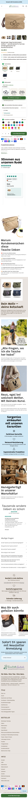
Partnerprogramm (5, 707)
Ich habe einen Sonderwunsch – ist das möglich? (13, 567)
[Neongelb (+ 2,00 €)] (9, 128)
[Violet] (17, 125)
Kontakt (3, 760)
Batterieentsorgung (5, 776)
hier (18, 592)
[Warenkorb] (26, 6)
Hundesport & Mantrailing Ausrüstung (9, 734)
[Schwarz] (3, 122)
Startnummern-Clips (5, 750)
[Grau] (9, 122)
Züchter (3, 773)
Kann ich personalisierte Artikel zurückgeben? (12, 564)
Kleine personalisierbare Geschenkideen (10, 732)
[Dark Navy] (17, 122)
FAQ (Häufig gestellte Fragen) (8, 711)
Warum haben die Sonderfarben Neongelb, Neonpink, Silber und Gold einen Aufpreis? (12, 556)
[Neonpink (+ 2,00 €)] (12, 128)
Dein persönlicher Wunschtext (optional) (10, 107)
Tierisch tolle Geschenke (11, 792)
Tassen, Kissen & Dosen (6, 737)
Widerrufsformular (5, 780)
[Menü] (1, 6)
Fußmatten (3, 727)
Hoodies (3, 741)
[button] (3, 524)
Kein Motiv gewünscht (8, 100)
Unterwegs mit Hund (5, 739)
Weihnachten (4, 725)
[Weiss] (6, 122)
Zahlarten (3, 771)
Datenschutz (4, 764)
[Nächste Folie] (25, 625)
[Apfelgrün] (3, 125)
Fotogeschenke (4, 743)
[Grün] (22, 122)
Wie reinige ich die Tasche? (8, 552)
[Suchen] (23, 6)
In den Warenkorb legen (19, 133)
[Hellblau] (11, 125)
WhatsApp (21, 582)
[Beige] (11, 122)
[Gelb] (6, 128)
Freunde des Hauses (6, 709)
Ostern (2, 723)
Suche (2, 695)
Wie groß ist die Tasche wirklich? (9, 546)
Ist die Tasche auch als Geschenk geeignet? (12, 542)
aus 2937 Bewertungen (14, 513)
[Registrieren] (24, 657)
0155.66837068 (7, 582)
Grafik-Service (4, 704)
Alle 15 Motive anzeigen (13, 97)
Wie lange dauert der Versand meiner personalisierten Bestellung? (10, 560)
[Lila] (9, 125)
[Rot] (22, 125)
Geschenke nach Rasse (6, 698)
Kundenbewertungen (6, 702)
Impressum (3, 778)
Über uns (3, 693)
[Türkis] (14, 125)
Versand (3, 769)
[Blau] (20, 122)
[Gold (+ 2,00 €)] (19, 128)
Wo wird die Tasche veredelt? (8, 549)
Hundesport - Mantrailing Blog (8, 700)
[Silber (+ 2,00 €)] (15, 128)
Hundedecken (4, 746)
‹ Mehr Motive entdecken (8, 85)
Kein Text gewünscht (8, 115)
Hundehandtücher (5, 748)
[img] (14, 511)
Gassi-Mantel (4, 730)
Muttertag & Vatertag (5, 721)
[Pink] (20, 125)
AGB (2, 762)
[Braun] (14, 122)
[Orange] (3, 128)
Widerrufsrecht (4, 766)
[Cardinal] (6, 125)
